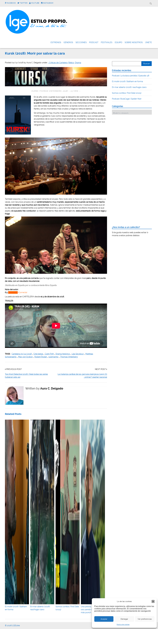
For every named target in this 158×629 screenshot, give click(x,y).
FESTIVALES (106, 42)
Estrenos (56, 42)
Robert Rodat (40, 357)
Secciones (81, 42)
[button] (153, 601)
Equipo (118, 42)
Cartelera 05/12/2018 (22, 354)
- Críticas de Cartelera (58, 62)
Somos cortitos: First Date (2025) (67, 608)
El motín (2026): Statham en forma (16, 608)
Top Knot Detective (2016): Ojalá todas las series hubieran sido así (26, 375)
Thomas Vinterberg (69, 357)
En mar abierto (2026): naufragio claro (40, 608)
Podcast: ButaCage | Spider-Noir (126, 99)
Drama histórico (63, 354)
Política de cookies (123, 624)
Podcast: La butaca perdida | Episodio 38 (130, 75)
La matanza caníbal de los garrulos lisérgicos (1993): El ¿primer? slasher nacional (82, 375)
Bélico (71, 62)
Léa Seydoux (78, 354)
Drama (78, 62)
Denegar (124, 619)
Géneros (68, 42)
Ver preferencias (145, 619)
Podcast (93, 42)
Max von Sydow (25, 357)
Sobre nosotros (134, 42)
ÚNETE (148, 42)
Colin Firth (49, 354)
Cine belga (38, 354)
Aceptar (104, 619)
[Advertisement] (130, 131)
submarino (53, 357)
